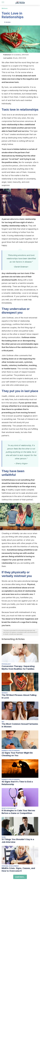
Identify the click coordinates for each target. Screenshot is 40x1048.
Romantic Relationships (11, 750)
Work (4, 837)
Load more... (20, 877)
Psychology (6, 664)
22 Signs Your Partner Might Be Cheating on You (17, 754)
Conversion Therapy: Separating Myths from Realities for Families (18, 667)
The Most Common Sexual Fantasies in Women (20, 725)
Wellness (4, 8)
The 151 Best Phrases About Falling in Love (19, 696)
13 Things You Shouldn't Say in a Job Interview (18, 840)
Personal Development (10, 866)
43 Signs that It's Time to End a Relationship (17, 783)
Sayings (4, 693)
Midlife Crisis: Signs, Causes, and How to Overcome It (18, 869)
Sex (3, 721)
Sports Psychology (9, 808)
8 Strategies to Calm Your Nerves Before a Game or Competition (18, 811)
